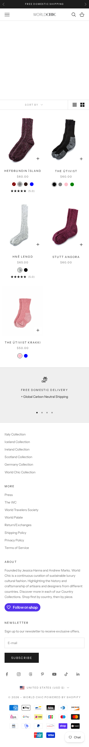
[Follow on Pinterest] (42, 674)
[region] (44, 391)
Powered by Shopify (62, 697)
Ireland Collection (17, 449)
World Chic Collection (20, 472)
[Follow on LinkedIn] (78, 674)
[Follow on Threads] (30, 674)
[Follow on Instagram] (18, 674)
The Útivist (66, 171)
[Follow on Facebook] (7, 674)
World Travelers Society (21, 510)
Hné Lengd (23, 256)
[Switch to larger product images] (75, 105)
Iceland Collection (17, 442)
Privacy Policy (14, 540)
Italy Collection (15, 434)
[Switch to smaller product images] (82, 105)
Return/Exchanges (18, 525)
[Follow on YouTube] (54, 674)
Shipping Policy (15, 533)
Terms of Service (17, 548)
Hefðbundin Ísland (23, 171)
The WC (10, 502)
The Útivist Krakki (23, 342)
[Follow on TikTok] (66, 674)
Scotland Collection (18, 457)
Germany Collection (19, 464)
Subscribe (21, 658)
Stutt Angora (66, 257)
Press (9, 495)
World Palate (14, 517)
